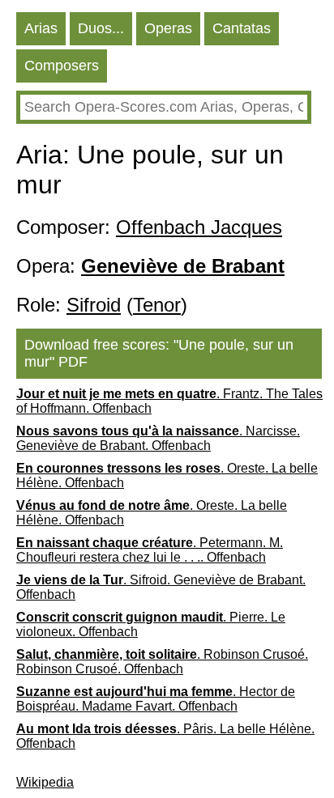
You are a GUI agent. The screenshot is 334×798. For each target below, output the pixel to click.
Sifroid (93, 305)
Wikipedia (45, 782)
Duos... (101, 28)
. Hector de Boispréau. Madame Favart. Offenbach (155, 699)
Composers (61, 65)
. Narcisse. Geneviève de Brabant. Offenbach (158, 438)
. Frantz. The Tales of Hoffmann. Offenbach (169, 401)
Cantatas (241, 28)
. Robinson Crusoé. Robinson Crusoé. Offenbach (162, 661)
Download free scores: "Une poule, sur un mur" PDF (158, 353)
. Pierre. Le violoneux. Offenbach (150, 624)
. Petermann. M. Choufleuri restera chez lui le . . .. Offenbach (149, 550)
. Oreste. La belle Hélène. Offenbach (167, 475)
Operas (168, 28)
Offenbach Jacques (199, 227)
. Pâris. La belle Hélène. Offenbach (165, 736)
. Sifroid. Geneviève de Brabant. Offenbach (161, 587)
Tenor (157, 305)
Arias (41, 28)
